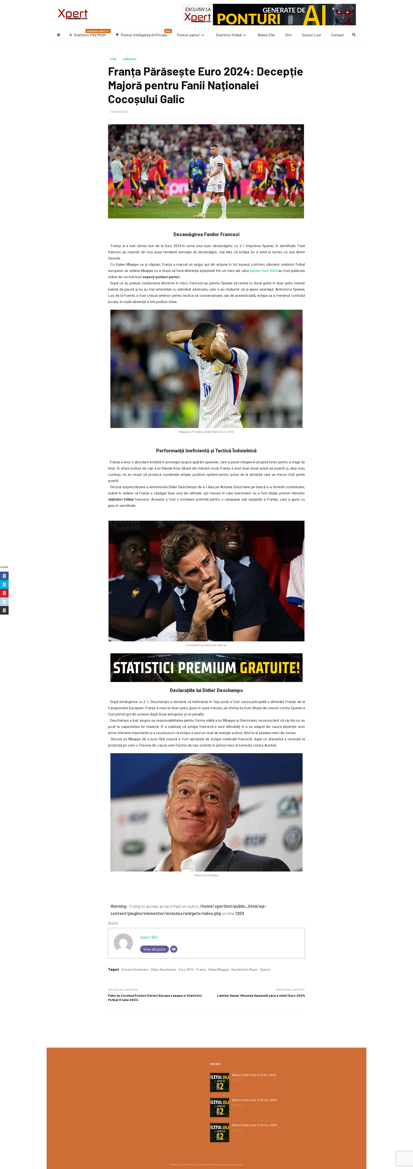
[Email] (173, 949)
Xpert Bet (149, 937)
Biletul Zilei (266, 34)
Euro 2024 (129, 59)
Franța (201, 969)
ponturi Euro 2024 (263, 271)
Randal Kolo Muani (244, 969)
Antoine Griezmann (134, 969)
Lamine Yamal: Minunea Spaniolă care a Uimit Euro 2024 (261, 995)
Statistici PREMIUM (89, 33)
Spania (265, 969)
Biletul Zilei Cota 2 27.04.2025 (254, 1075)
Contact (337, 34)
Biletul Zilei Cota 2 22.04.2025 (254, 1100)
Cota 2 (237, 1080)
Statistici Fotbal (229, 34)
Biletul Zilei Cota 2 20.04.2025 (254, 1125)
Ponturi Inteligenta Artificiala (143, 33)
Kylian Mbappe (218, 969)
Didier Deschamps (163, 969)
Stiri (288, 34)
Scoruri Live (311, 34)
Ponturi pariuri (188, 34)
